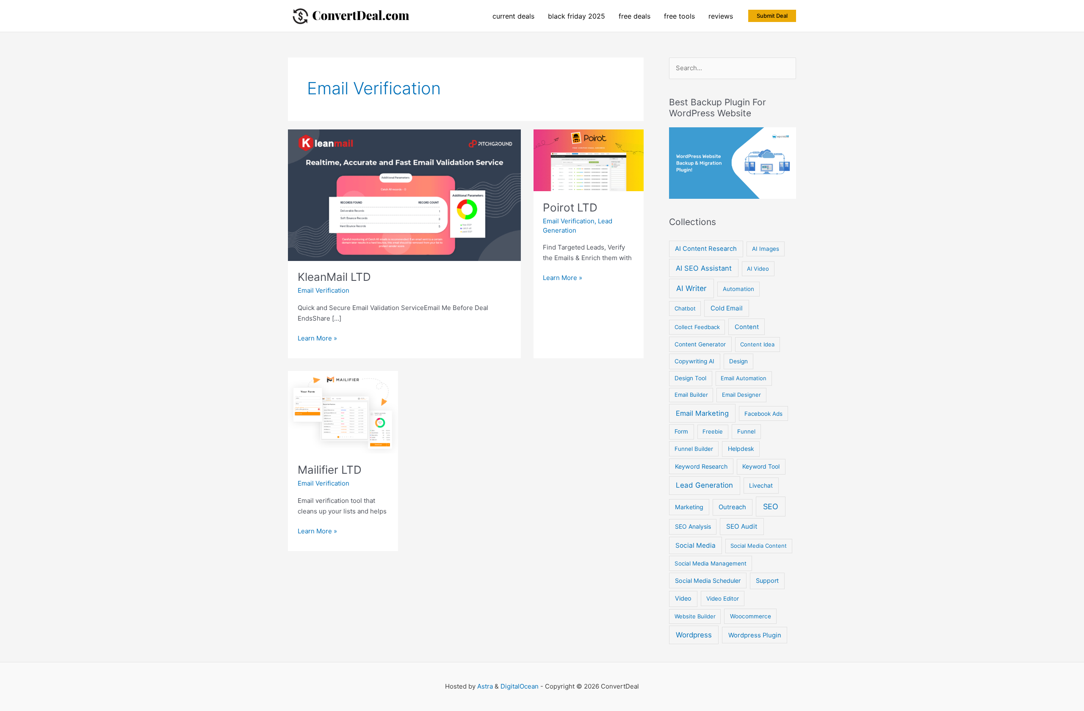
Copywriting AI (694, 361)
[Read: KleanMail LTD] (404, 194)
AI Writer (691, 288)
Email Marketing (702, 413)
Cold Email (727, 308)
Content (747, 327)
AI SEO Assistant (704, 268)
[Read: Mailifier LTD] (343, 412)
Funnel (746, 431)
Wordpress (694, 635)
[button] (772, 16)
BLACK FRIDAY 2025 (576, 16)
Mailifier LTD (330, 469)
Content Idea (757, 344)
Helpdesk (741, 448)
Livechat (761, 485)
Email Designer (741, 394)
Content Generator (700, 344)
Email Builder (691, 394)
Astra (485, 686)
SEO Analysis (693, 526)
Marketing (689, 507)
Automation (738, 288)
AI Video (758, 268)
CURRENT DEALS (513, 16)
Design (738, 361)
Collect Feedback (697, 327)
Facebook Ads (763, 413)
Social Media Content (758, 545)
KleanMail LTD (334, 276)
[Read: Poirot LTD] (589, 160)
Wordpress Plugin (754, 635)
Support (767, 581)
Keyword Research (701, 466)
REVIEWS (720, 16)
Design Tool (690, 378)
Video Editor (722, 598)
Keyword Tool (761, 466)
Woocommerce (750, 616)
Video (683, 598)
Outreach (732, 507)
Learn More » (317, 339)
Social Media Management (711, 563)
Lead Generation (704, 485)
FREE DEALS (634, 16)
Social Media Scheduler (708, 580)
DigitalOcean (520, 686)
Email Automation (743, 378)
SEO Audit (742, 526)
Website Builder (695, 616)
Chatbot (685, 308)
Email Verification (323, 290)
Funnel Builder (694, 448)
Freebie (712, 431)
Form (681, 431)
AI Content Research (706, 249)
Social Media (695, 545)
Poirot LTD (570, 207)
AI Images (765, 248)
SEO (770, 506)
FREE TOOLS (679, 16)
